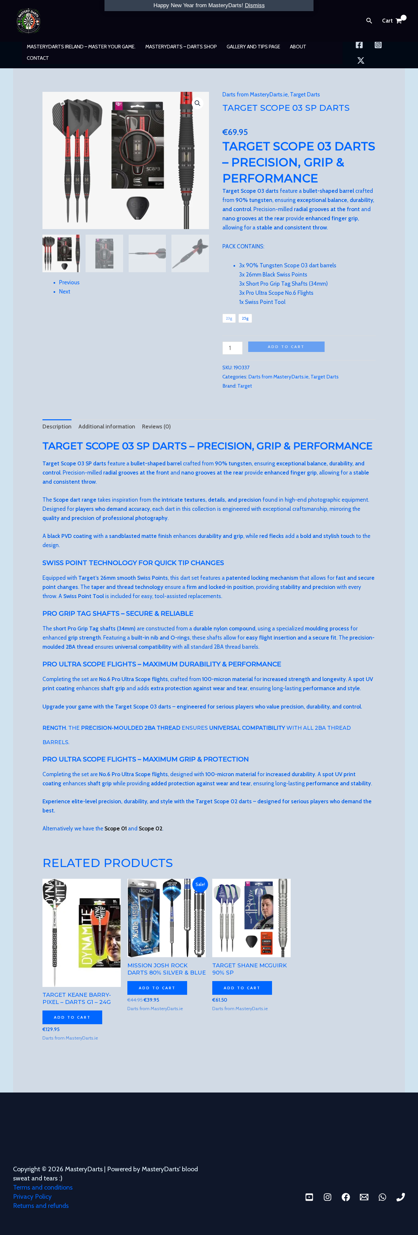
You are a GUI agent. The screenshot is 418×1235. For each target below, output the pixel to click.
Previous (69, 282)
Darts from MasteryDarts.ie (255, 94)
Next (64, 291)
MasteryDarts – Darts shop (181, 47)
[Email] (364, 1197)
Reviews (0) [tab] (156, 426)
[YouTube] (309, 1197)
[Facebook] (359, 45)
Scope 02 (150, 828)
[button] (369, 20)
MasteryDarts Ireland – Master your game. (81, 47)
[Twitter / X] (361, 60)
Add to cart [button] (72, 1017)
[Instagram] (378, 45)
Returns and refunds (41, 1206)
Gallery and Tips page (253, 47)
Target (244, 386)
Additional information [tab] (106, 426)
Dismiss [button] (255, 5)
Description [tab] (57, 426)
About (298, 47)
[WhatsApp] (382, 1197)
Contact (38, 58)
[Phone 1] (400, 1197)
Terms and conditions (42, 1187)
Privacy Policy (32, 1196)
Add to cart (286, 346)
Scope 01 (115, 828)
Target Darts (305, 94)
